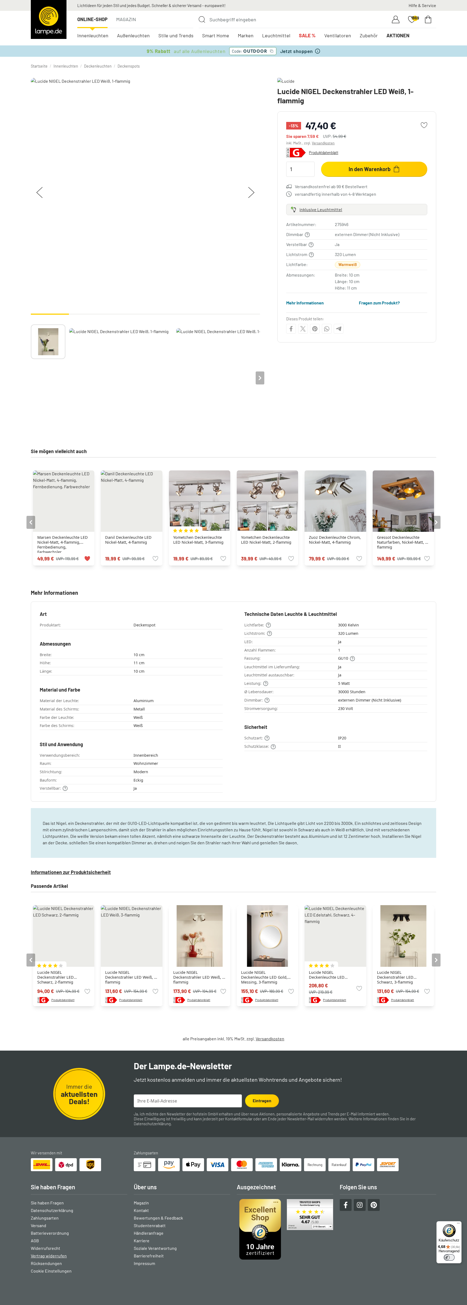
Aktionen (397, 35)
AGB (35, 1240)
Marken (245, 35)
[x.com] (303, 329)
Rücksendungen (46, 1263)
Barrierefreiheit (149, 1255)
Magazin (126, 19)
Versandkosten (323, 143)
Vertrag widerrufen (49, 1255)
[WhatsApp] (327, 329)
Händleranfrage (149, 1233)
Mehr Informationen (305, 302)
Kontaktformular (238, 1119)
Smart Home (215, 35)
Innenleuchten (92, 35)
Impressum (144, 1263)
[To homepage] (48, 19)
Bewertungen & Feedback (158, 1217)
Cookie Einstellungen (51, 1270)
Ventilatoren (337, 35)
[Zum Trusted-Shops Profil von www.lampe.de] (285, 1229)
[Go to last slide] (30, 522)
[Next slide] (260, 377)
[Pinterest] (315, 329)
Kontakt (141, 1210)
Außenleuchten (133, 35)
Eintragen (262, 1100)
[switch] (449, 1257)
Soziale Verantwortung (155, 1248)
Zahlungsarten (45, 1217)
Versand (38, 1225)
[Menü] (458, 1224)
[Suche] (202, 19)
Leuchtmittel (276, 35)
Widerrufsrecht (45, 1248)
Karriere (141, 1240)
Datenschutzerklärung (152, 1123)
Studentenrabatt (150, 1225)
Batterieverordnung (50, 1233)
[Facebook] (291, 329)
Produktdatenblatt (323, 152)
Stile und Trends (176, 35)
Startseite (39, 66)
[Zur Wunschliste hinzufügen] (424, 125)
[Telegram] (338, 329)
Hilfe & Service (422, 5)
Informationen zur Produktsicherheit (71, 872)
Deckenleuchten (98, 66)
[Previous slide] (30, 377)
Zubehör (369, 35)
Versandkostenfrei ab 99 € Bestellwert (331, 186)
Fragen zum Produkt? (379, 302)
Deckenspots (129, 66)
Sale (307, 35)
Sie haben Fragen (47, 1202)
